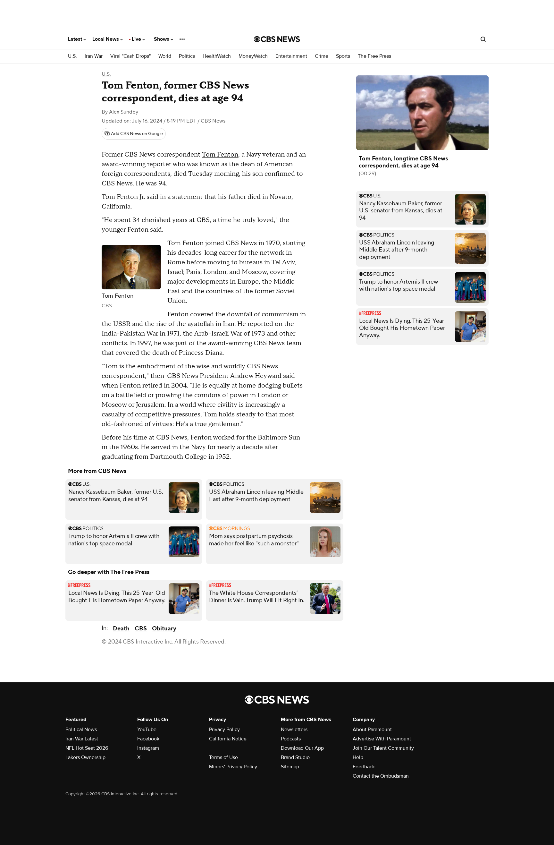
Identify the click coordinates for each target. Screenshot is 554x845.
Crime (321, 56)
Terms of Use (223, 757)
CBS (141, 628)
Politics (187, 56)
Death (121, 628)
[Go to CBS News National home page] (277, 39)
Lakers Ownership (85, 757)
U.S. (72, 56)
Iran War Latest (81, 738)
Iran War (94, 56)
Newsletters (294, 729)
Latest (75, 39)
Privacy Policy (224, 729)
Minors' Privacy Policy (233, 766)
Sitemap (290, 766)
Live (137, 39)
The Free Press (374, 56)
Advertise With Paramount (382, 738)
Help (358, 757)
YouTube (146, 729)
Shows (162, 39)
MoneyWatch (253, 56)
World (164, 56)
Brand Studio (295, 757)
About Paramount (372, 729)
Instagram (148, 748)
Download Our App (302, 748)
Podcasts (291, 738)
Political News (81, 729)
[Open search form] (483, 39)
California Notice (228, 738)
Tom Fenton (220, 154)
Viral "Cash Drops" (130, 56)
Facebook (148, 738)
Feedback (364, 766)
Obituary (164, 628)
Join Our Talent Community (383, 748)
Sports (343, 56)
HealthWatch (217, 56)
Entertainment (291, 56)
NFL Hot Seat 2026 (86, 748)
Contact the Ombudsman (381, 776)
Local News (106, 39)
